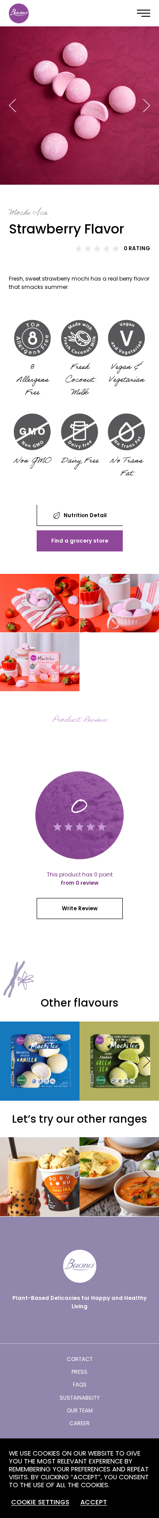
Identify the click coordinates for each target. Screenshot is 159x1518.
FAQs (80, 1385)
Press (79, 1372)
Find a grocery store (79, 540)
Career (79, 1423)
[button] (12, 105)
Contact (80, 1359)
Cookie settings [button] (40, 1502)
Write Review (80, 908)
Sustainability (80, 1397)
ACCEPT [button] (93, 1502)
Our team (80, 1410)
